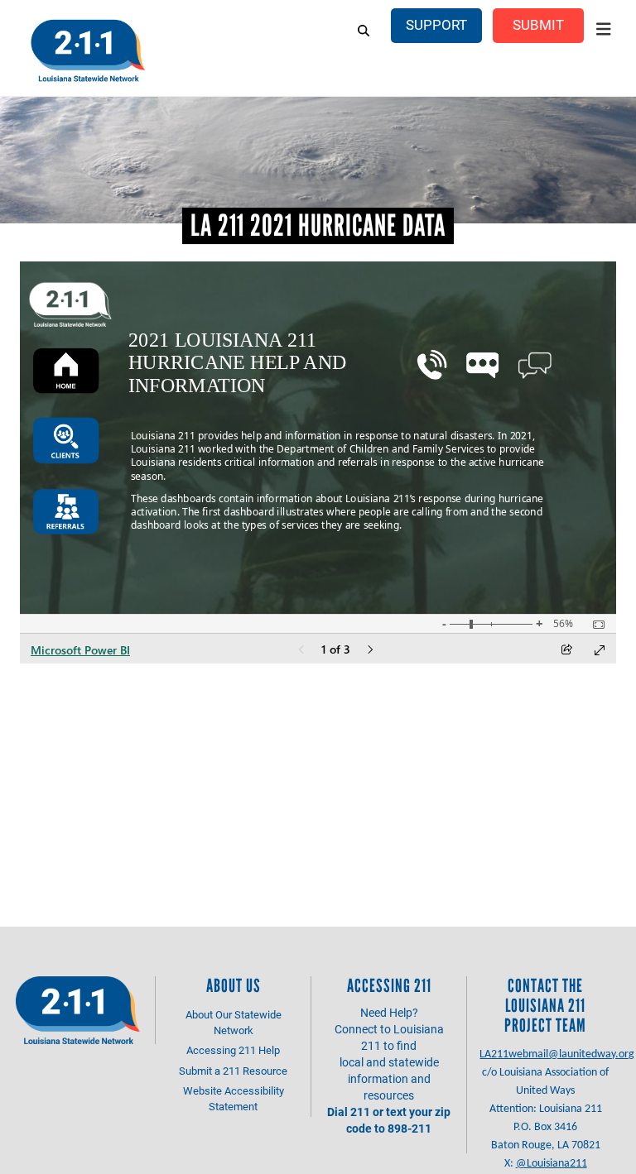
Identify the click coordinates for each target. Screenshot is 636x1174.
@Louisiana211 (551, 1163)
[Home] (87, 50)
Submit (538, 24)
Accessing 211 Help (233, 1049)
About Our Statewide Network (234, 1022)
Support (436, 24)
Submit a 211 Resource (233, 1070)
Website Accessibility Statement (233, 1098)
